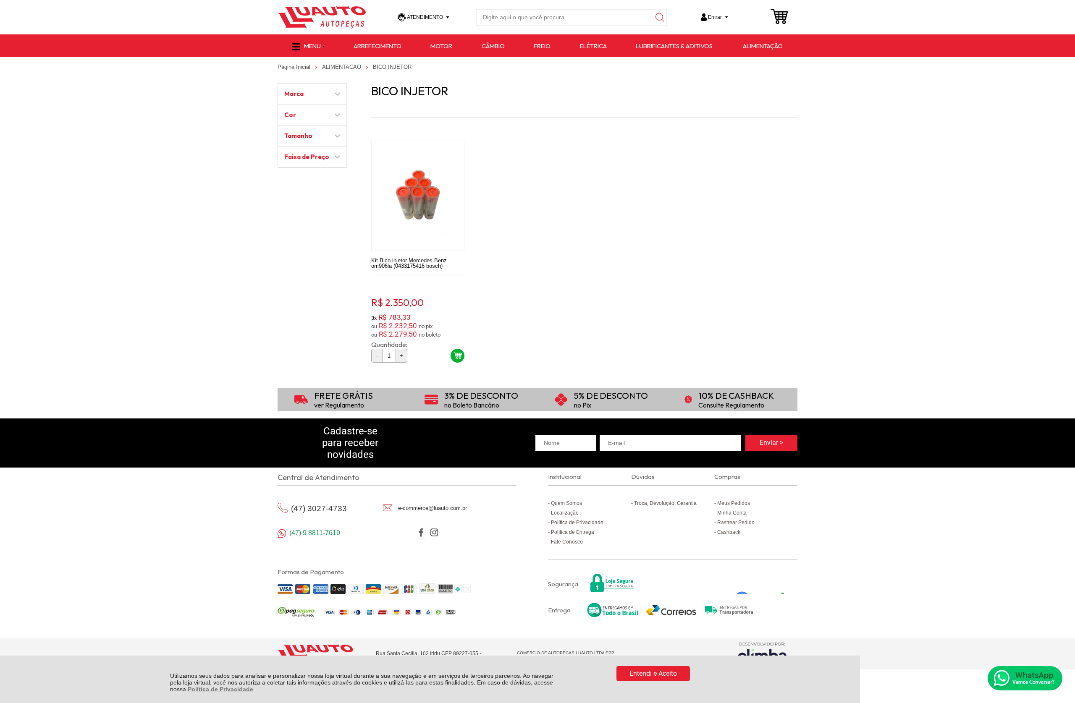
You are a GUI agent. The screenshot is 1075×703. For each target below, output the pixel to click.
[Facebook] (421, 532)
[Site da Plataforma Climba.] (762, 653)
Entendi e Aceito (653, 673)
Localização (565, 513)
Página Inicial (295, 67)
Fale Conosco (567, 542)
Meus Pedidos (733, 503)
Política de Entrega (572, 532)
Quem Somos (566, 503)
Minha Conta (732, 513)
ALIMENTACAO (342, 67)
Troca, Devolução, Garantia (665, 503)
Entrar (715, 17)
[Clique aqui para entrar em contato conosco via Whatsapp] (1025, 678)
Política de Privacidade (220, 689)
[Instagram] (434, 532)
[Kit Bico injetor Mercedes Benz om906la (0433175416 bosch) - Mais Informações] (418, 195)
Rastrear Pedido (736, 522)
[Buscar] (658, 17)
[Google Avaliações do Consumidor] (762, 583)
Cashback (728, 532)
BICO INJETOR (392, 67)
